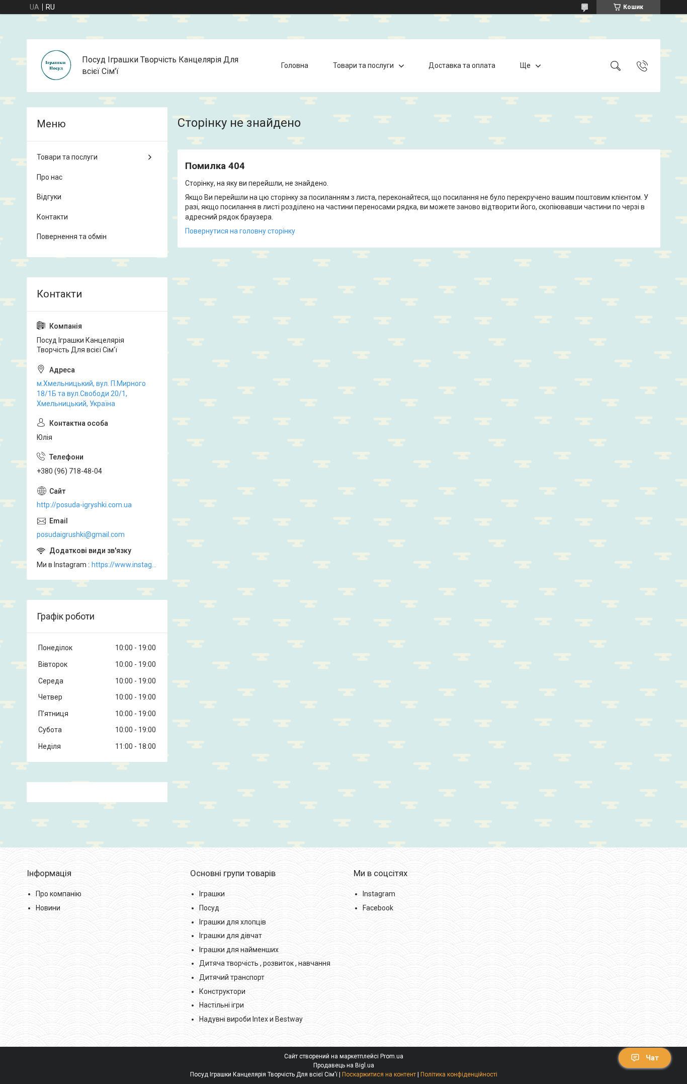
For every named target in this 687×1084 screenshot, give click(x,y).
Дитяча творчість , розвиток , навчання (264, 963)
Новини (48, 908)
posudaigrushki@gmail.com (81, 534)
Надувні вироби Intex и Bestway (251, 1019)
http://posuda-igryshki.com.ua (84, 505)
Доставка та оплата (461, 65)
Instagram (379, 894)
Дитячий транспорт (232, 977)
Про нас (49, 177)
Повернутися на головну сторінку (240, 231)
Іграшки (212, 894)
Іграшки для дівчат (230, 936)
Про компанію (58, 894)
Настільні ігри (221, 1005)
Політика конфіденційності (458, 1074)
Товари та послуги (363, 65)
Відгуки (49, 197)
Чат (652, 1058)
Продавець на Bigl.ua (343, 1065)
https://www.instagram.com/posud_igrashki (124, 565)
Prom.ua (391, 1056)
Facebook (378, 908)
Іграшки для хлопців (232, 922)
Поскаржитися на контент (379, 1074)
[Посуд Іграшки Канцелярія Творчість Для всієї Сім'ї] (55, 66)
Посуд (209, 908)
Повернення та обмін (72, 237)
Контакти (52, 217)
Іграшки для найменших (239, 950)
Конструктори (222, 991)
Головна (294, 65)
